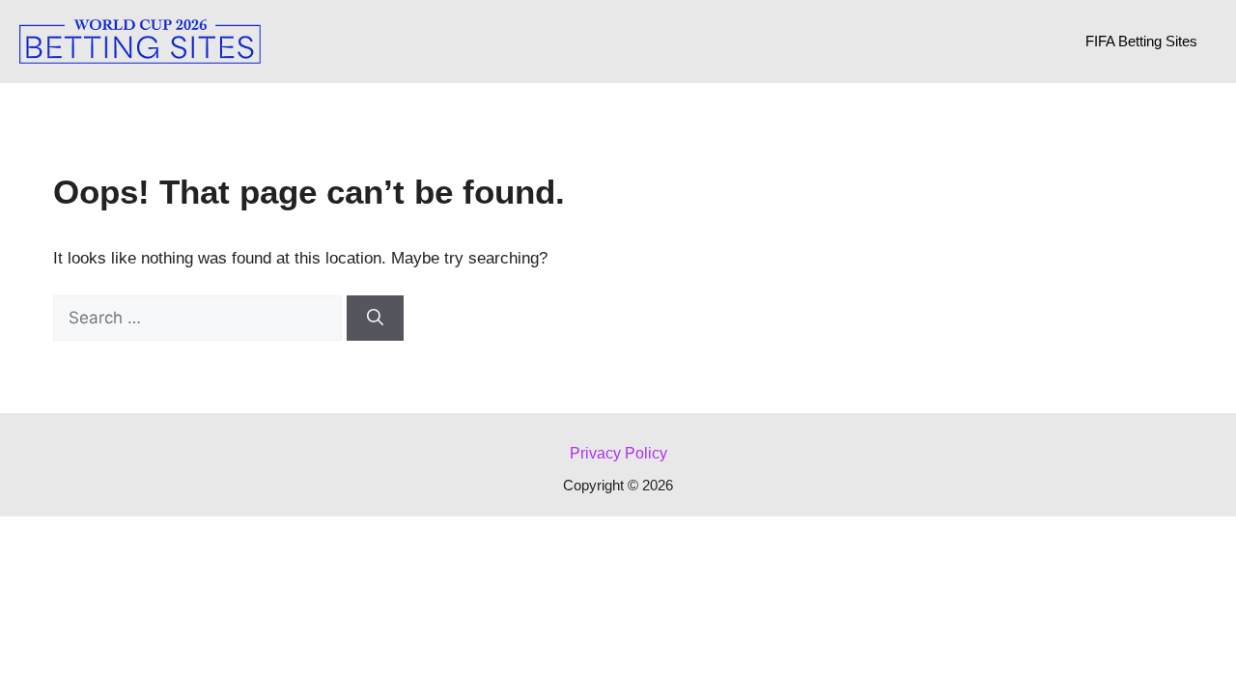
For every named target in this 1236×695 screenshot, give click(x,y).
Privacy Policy (618, 453)
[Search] (375, 318)
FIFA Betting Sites (1141, 41)
